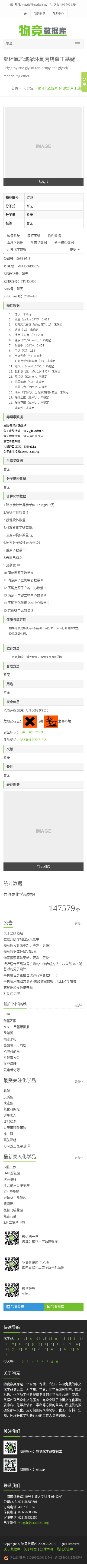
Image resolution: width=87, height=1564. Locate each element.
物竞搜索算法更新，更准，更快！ (27, 945)
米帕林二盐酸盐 (14, 1198)
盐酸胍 (8, 1033)
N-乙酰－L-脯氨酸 (16, 1185)
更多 (73, 249)
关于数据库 (12, 1549)
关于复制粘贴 (13, 933)
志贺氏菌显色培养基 (18, 987)
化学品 (28, 88)
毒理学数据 (15, 242)
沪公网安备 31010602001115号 (30, 1557)
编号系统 (13, 236)
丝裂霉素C (11, 1057)
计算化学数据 (16, 249)
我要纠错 (57, 1306)
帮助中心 (58, 13)
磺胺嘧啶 (9, 1140)
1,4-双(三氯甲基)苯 (17, 1146)
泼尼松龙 (9, 1121)
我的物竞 (39, 13)
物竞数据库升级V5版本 (20, 951)
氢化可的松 (11, 1109)
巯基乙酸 (9, 1021)
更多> (78, 923)
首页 (15, 88)
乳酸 (6, 1091)
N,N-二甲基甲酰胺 (16, 1027)
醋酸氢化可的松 (14, 1045)
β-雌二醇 (9, 1167)
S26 (22, 732)
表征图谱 (33, 236)
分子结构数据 (64, 242)
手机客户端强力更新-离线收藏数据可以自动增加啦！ (41, 981)
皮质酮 (8, 1097)
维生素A (9, 1115)
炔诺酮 (8, 1103)
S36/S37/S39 (34, 732)
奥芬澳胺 (9, 1063)
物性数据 (54, 236)
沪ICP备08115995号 (68, 1557)
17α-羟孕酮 (11, 1192)
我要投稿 (17, 1306)
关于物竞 (30, 1549)
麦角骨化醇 (11, 1070)
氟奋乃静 (9, 1216)
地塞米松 (9, 1039)
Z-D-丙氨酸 (11, 993)
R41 (28, 740)
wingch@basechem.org (34, 4)
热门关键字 (65, 1549)
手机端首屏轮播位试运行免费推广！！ (31, 975)
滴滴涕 (8, 1204)
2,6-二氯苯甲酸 (14, 1222)
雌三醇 (8, 1134)
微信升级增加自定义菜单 (21, 939)
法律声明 (46, 1549)
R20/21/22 (39, 740)
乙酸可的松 (11, 1051)
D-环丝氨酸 (11, 1173)
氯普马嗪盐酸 (13, 1210)
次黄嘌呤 (9, 1179)
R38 (22, 740)
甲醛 (6, 1014)
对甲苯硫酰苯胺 (14, 1128)
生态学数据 (39, 242)
